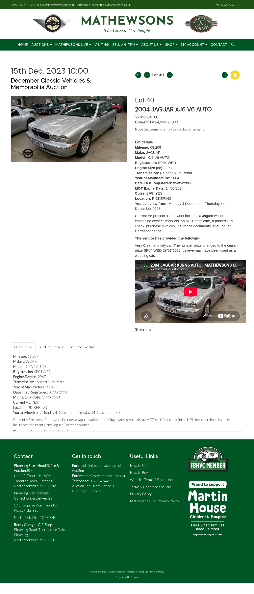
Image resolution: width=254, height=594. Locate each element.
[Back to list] (138, 75)
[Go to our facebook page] (77, 507)
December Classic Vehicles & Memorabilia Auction (51, 84)
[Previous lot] (147, 75)
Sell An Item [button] (124, 44)
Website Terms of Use (137, 571)
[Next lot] (169, 75)
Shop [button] (170, 44)
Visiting (101, 44)
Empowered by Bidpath (127, 577)
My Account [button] (193, 44)
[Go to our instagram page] (174, 329)
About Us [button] (150, 44)
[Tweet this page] (166, 329)
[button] (233, 45)
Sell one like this (82, 347)
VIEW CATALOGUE (228, 4)
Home (23, 44)
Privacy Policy (157, 571)
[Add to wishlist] (235, 75)
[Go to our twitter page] (86, 507)
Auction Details (51, 347)
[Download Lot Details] (224, 75)
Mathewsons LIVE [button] (72, 44)
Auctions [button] (40, 44)
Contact (219, 44)
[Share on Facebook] (158, 329)
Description (23, 347)
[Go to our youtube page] (95, 507)
